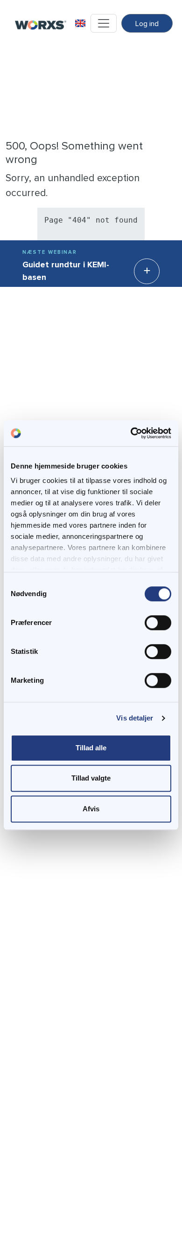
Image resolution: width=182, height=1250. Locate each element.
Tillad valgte (91, 778)
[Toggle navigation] (104, 23)
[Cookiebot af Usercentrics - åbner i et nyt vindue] (131, 433)
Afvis (91, 809)
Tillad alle (91, 748)
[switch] (158, 622)
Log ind (147, 23)
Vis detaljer (134, 718)
